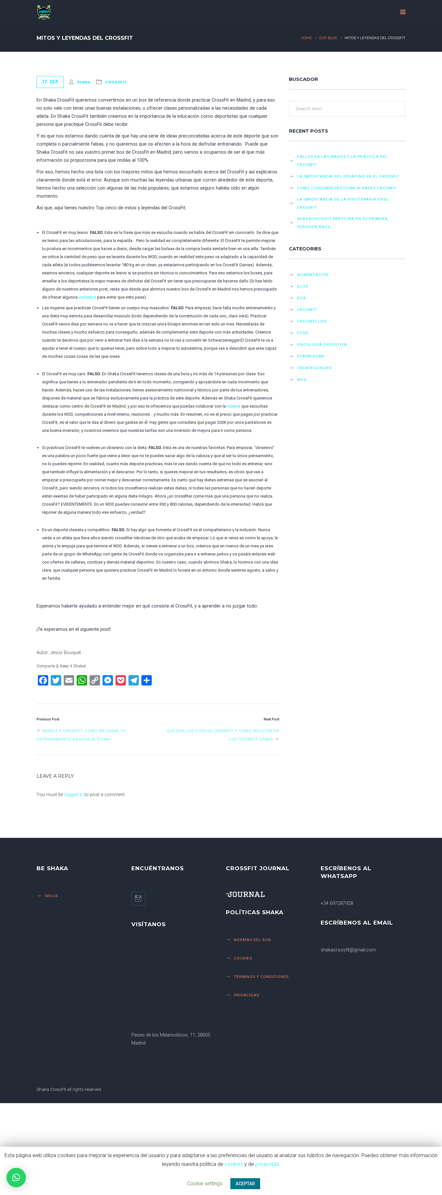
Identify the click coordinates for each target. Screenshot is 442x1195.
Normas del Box (252, 939)
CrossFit (116, 82)
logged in (73, 794)
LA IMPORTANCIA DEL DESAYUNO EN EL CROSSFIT (348, 176)
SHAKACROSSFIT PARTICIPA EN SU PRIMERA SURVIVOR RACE (342, 222)
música (233, 406)
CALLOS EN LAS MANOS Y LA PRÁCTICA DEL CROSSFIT (342, 160)
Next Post (271, 719)
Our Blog (328, 38)
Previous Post (48, 719)
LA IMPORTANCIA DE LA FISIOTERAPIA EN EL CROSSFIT (343, 203)
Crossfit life (311, 321)
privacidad (267, 1164)
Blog (302, 286)
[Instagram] (138, 898)
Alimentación (313, 274)
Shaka (84, 82)
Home (306, 38)
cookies (234, 1164)
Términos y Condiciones (261, 976)
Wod (302, 379)
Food (303, 333)
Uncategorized (314, 368)
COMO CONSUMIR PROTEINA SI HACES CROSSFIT (347, 188)
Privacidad (247, 995)
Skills (51, 896)
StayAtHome (311, 356)
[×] (16, 1177)
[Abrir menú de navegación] (402, 12)
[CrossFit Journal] (266, 894)
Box (301, 298)
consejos (87, 297)
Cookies (243, 958)
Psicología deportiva (322, 344)
